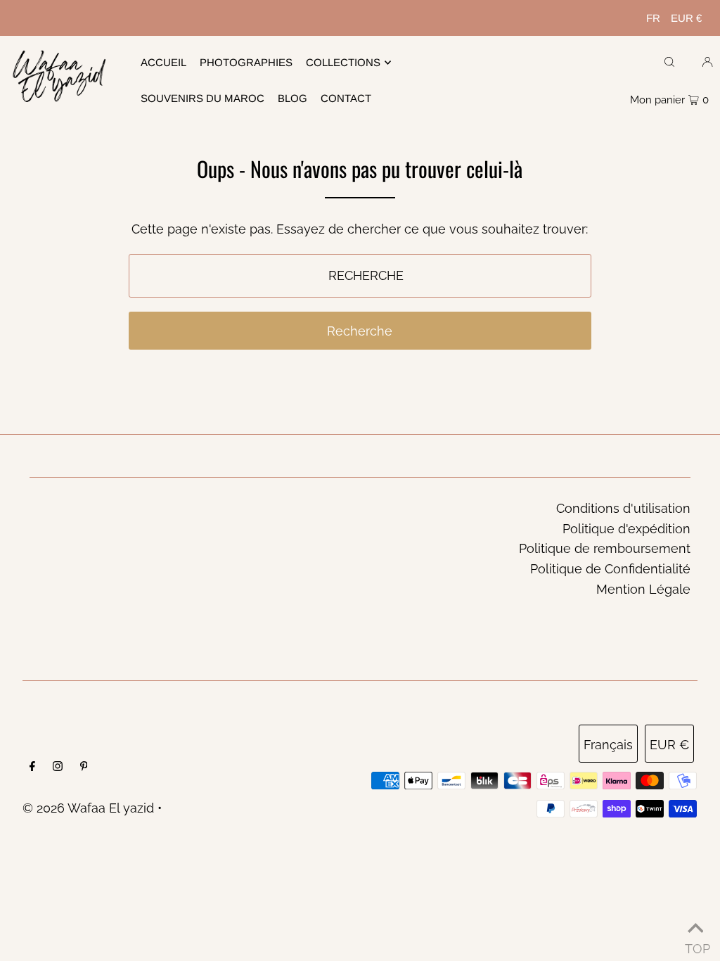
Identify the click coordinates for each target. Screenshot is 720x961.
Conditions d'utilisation (623, 508)
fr (653, 18)
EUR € (686, 18)
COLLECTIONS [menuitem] (343, 62)
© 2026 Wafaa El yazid (88, 808)
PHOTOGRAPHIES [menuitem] (246, 62)
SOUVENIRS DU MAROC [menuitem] (202, 98)
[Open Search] (669, 61)
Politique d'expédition (626, 528)
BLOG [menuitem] (292, 98)
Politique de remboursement (604, 548)
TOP (695, 944)
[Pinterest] (84, 767)
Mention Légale (643, 589)
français (608, 744)
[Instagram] (58, 767)
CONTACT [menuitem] (346, 98)
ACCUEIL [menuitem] (163, 62)
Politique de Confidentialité (610, 568)
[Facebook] (32, 767)
